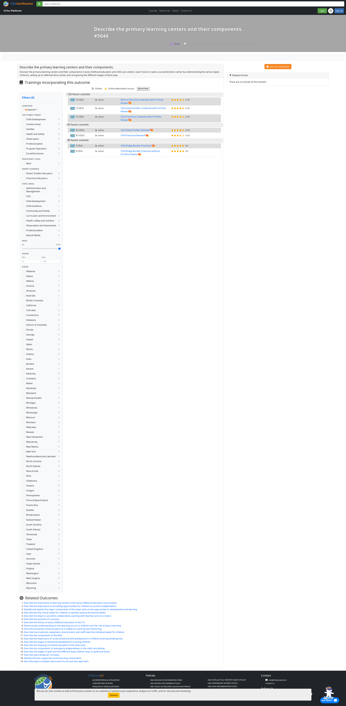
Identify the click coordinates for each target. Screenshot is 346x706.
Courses (153, 10)
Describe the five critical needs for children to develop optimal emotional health (64, 612)
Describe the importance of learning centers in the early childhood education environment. (70, 602)
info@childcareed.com (278, 680)
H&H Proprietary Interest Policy (223, 683)
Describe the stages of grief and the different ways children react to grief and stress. (67, 651)
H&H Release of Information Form (166, 680)
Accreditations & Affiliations (106, 680)
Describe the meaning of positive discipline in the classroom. (55, 645)
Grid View (144, 88)
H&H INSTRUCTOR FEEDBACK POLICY (165, 683)
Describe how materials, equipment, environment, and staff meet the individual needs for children (74, 632)
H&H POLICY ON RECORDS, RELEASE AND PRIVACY (170, 686)
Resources (164, 10)
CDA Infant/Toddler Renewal (135, 130)
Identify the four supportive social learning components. (53, 658)
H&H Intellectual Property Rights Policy (227, 680)
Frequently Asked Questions (105, 686)
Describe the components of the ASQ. (43, 635)
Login (322, 10)
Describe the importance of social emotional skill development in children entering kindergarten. (73, 638)
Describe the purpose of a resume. (41, 619)
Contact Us (186, 10)
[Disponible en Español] (129, 103)
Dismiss (114, 695)
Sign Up (339, 10)
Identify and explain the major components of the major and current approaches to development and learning (80, 609)
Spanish (32, 109)
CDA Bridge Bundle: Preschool (136, 145)
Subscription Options (102, 683)
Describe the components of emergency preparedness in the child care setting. (64, 648)
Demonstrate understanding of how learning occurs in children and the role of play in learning (72, 625)
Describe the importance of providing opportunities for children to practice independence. (70, 606)
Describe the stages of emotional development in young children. (57, 641)
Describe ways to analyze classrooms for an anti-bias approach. (56, 661)
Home (176, 43)
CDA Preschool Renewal (133, 135)
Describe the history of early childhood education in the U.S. (54, 622)
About (175, 10)
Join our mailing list (280, 66)
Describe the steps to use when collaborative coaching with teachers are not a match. (68, 615)
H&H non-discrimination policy (222, 686)
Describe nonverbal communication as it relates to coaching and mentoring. (63, 628)
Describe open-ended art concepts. (42, 654)
